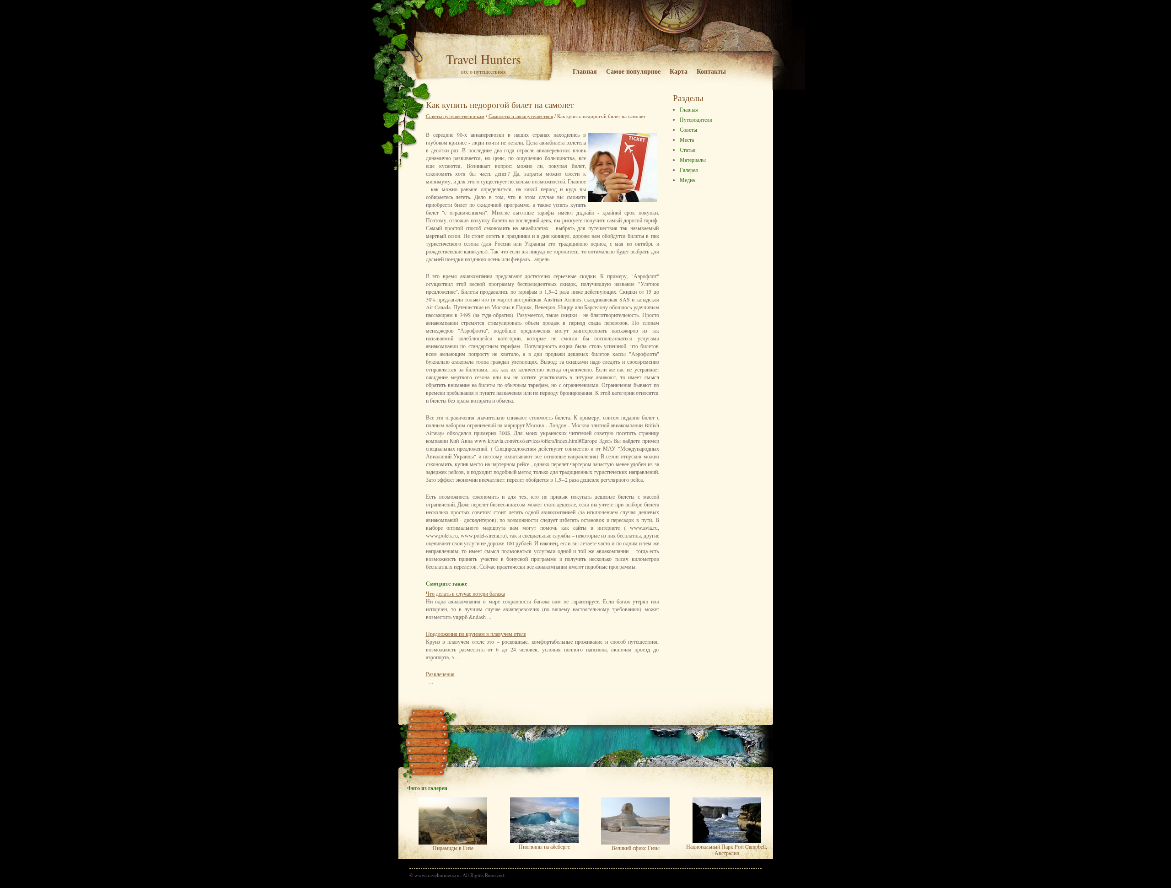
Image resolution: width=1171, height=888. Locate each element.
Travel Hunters (483, 59)
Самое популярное (633, 71)
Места (687, 139)
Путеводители (696, 119)
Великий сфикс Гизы (636, 847)
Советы (688, 129)
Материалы (693, 159)
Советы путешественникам (455, 116)
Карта (679, 71)
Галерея (689, 169)
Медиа (687, 179)
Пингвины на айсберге (544, 846)
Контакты (711, 71)
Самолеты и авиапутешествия (521, 116)
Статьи (687, 149)
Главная (585, 71)
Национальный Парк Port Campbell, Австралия (726, 849)
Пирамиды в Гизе (453, 847)
